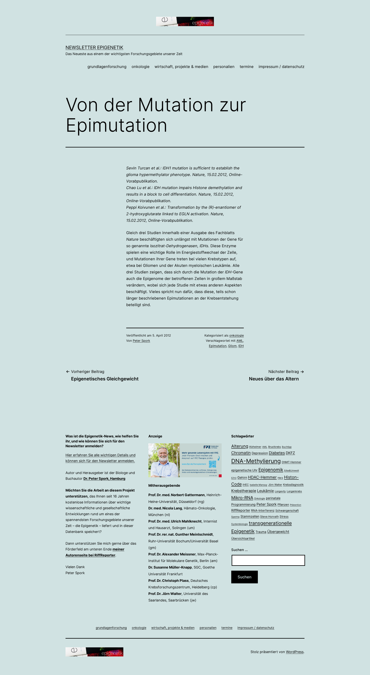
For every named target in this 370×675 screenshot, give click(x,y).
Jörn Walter (275, 484)
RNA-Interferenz (262, 510)
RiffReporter (240, 510)
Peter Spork (141, 341)
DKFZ (290, 453)
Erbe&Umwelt (291, 470)
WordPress (295, 652)
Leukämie (265, 490)
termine (247, 66)
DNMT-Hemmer (291, 462)
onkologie (141, 66)
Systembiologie (239, 524)
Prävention (295, 504)
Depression (260, 453)
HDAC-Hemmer (262, 477)
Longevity (280, 491)
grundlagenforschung (106, 66)
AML (239, 341)
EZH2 (233, 478)
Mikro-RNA (242, 497)
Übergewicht (278, 531)
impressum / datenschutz (281, 66)
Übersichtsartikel (243, 538)
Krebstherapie (243, 490)
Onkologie (259, 498)
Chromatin (241, 452)
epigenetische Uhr (244, 470)
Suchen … (239, 550)
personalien (224, 66)
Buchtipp (287, 447)
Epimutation (217, 346)
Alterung (239, 446)
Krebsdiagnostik (293, 484)
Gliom (232, 346)
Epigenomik (270, 469)
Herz (280, 477)
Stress (284, 516)
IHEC (246, 484)
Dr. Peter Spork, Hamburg (104, 479)
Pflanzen (283, 504)
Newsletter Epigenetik (94, 47)
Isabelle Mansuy (258, 484)
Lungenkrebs (294, 491)
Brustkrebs (274, 446)
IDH (241, 346)
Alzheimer (255, 446)
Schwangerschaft (287, 510)
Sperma (235, 516)
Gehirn (242, 477)
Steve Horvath (269, 516)
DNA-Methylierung (256, 461)
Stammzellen (249, 516)
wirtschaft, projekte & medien (181, 66)
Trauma (261, 532)
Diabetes (277, 453)
